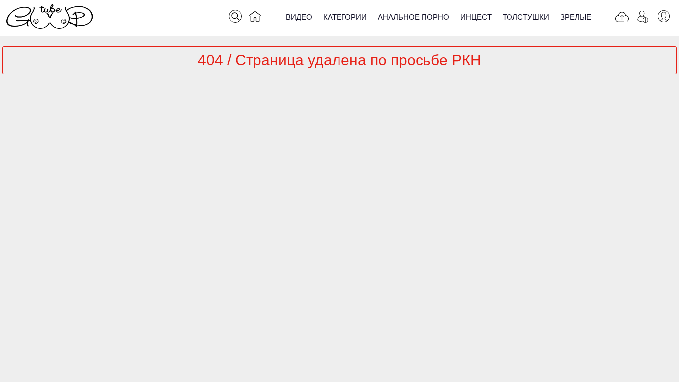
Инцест (476, 17)
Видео (299, 17)
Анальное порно (413, 17)
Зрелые (575, 17)
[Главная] (255, 18)
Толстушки (526, 17)
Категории (345, 17)
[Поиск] (235, 16)
